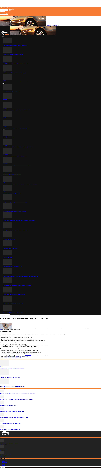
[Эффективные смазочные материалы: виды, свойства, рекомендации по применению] (7, 116)
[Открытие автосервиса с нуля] (2, 453)
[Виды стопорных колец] (7, 255)
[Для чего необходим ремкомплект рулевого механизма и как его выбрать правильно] (7, 98)
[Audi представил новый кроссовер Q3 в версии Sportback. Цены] (7, 70)
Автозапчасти (3, 83)
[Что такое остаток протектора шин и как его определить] (7, 52)
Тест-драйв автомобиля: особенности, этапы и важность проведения (15, 137)
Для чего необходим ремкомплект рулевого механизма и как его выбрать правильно (18, 100)
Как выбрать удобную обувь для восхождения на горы (12, 266)
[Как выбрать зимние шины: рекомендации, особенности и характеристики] (7, 125)
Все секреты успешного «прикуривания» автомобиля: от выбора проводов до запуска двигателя (16, 399)
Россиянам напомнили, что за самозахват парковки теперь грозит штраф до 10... (14, 417)
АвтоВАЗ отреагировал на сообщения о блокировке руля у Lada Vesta (15, 63)
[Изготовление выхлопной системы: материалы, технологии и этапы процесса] (7, 107)
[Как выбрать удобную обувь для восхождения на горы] (7, 264)
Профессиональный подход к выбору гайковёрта (8, 405)
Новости (3, 37)
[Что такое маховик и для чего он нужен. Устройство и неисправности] (7, 43)
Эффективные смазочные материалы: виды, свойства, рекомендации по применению (18, 118)
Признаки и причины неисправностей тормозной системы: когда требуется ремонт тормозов (19, 220)
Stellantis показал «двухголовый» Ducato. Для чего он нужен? (14, 294)
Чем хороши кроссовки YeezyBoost (9, 239)
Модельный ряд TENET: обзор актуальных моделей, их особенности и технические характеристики (20, 276)
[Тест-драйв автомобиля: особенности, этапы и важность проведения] (7, 135)
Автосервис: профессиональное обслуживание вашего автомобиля (14, 211)
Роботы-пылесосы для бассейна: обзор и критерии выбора (13, 357)
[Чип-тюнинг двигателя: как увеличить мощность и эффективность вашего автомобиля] (7, 144)
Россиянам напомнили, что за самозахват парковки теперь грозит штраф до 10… (17, 285)
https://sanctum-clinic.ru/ (28, 355)
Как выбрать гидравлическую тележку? (10, 248)
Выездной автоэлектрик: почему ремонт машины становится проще (15, 202)
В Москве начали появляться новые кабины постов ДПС (13, 303)
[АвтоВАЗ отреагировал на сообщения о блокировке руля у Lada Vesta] (7, 61)
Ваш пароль (9, 10)
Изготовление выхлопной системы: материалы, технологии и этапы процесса (16, 109)
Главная (3, 36)
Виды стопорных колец (7, 257)
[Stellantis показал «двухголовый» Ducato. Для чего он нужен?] (7, 292)
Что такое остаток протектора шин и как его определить (13, 54)
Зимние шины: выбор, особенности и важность (11, 91)
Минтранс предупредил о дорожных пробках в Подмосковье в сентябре (15, 81)
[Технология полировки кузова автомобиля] (2, 447)
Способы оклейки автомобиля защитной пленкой (8, 443)
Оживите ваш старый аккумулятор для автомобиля (12, 174)
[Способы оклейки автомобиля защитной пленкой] (2, 441)
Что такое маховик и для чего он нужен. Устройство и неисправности (15, 45)
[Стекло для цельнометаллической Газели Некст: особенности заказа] (7, 153)
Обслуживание (3, 129)
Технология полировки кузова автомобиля (7, 449)
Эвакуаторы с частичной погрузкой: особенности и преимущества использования (17, 356)
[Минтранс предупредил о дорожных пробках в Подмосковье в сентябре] (7, 79)
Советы (4, 228)
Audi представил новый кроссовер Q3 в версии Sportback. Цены (14, 72)
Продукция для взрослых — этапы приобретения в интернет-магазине (15, 230)
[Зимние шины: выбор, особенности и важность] (7, 89)
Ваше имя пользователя (11, 9)
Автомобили (5, 274)
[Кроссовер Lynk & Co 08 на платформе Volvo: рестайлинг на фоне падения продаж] (7, 310)
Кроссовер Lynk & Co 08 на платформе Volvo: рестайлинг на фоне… (15, 312)
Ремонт (3, 175)
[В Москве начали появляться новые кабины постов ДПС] (7, 301)
